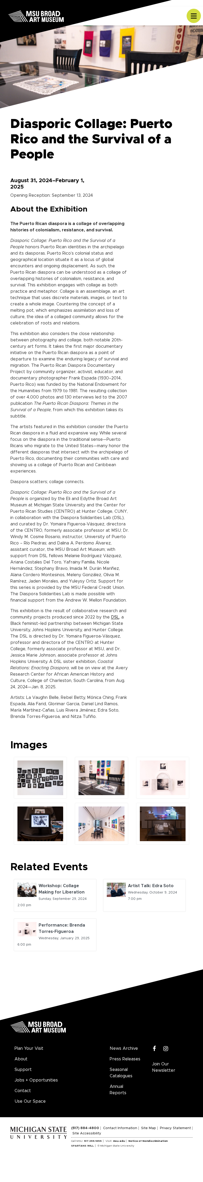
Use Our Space (30, 1101)
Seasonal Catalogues (121, 1073)
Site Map (148, 1128)
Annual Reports (118, 1089)
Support (23, 1070)
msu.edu (119, 1141)
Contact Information (120, 1128)
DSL (115, 617)
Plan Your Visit (29, 1048)
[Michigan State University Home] (40, 1132)
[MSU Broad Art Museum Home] (38, 1029)
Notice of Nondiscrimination (148, 1141)
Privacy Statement (175, 1128)
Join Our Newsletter (163, 1067)
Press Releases (125, 1059)
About (21, 1059)
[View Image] (40, 777)
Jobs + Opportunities (36, 1080)
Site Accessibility (86, 1133)
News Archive (124, 1048)
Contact (23, 1091)
